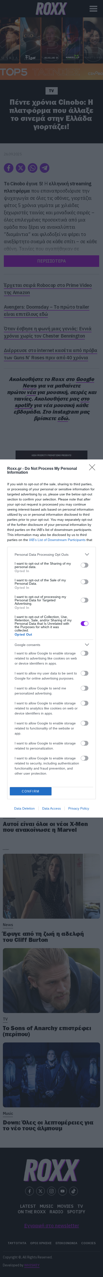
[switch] (84, 565)
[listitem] (51, 554)
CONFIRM (31, 791)
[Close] (93, 468)
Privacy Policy (78, 808)
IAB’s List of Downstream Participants (57, 540)
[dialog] (51, 638)
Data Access (51, 808)
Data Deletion (24, 808)
